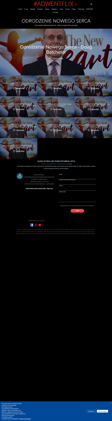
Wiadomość (62, 191)
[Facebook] (31, 225)
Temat (61, 185)
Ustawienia (91, 411)
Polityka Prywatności (25, 419)
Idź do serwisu (102, 411)
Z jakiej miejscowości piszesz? (67, 179)
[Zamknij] (111, 403)
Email (60, 174)
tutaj (70, 164)
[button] (40, 9)
